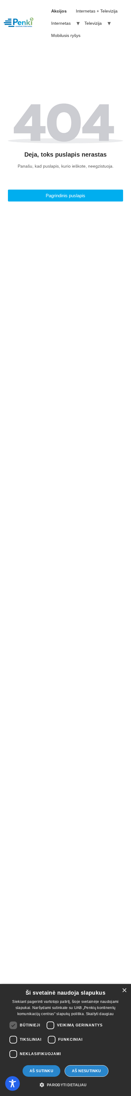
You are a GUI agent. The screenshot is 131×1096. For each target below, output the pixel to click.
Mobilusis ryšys (65, 35)
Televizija (93, 23)
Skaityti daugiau (100, 1014)
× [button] (124, 990)
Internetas (61, 23)
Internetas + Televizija (97, 11)
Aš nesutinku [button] (86, 1071)
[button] (65, 1085)
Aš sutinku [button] (41, 1071)
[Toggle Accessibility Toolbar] (12, 1083)
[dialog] (65, 1040)
